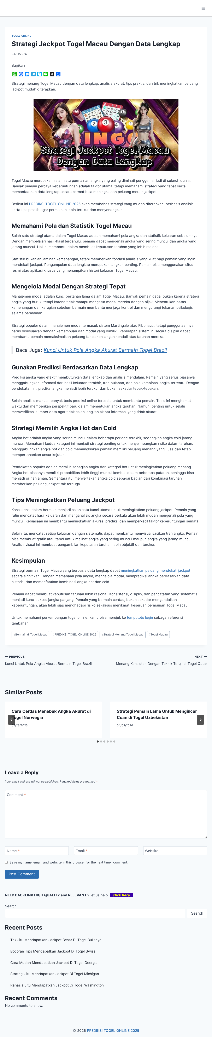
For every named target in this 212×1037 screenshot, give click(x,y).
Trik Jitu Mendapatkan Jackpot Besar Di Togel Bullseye (55, 940)
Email (82, 851)
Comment (16, 795)
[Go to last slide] (11, 720)
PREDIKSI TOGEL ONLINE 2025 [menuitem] (55, 204)
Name (13, 851)
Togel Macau (158, 634)
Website (151, 851)
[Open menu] (203, 8)
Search (11, 906)
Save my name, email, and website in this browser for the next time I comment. (69, 862)
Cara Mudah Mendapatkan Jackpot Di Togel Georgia (54, 963)
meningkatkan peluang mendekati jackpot (155, 570)
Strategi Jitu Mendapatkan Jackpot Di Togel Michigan (54, 974)
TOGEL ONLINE (21, 35)
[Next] (200, 720)
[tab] (98, 741)
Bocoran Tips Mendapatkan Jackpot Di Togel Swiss (52, 951)
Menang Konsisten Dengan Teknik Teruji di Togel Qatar (161, 660)
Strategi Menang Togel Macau (122, 634)
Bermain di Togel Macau (30, 634)
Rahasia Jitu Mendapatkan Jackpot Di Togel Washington (57, 985)
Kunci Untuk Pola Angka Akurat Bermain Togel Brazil (105, 350)
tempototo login (140, 617)
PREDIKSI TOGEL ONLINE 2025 (74, 634)
